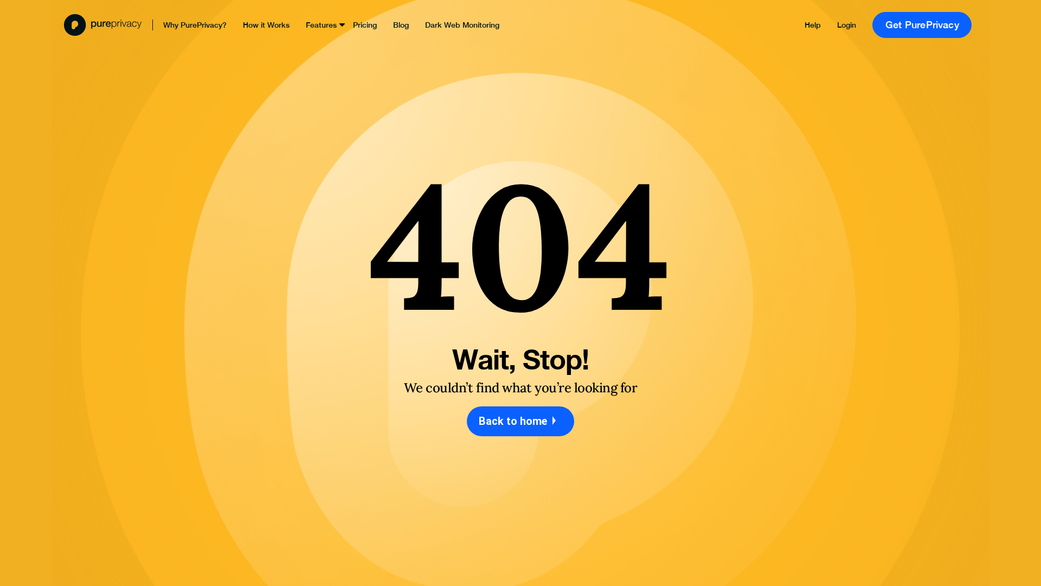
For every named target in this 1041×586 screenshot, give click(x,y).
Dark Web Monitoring (462, 25)
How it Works (266, 25)
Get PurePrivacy (922, 24)
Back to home (514, 421)
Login (846, 25)
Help (813, 25)
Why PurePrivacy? (195, 25)
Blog (401, 25)
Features (321, 25)
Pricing (365, 25)
